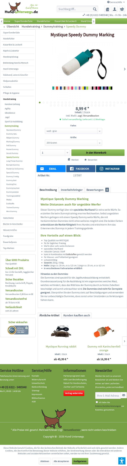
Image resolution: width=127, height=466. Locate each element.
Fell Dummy (11, 145)
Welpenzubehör (10, 81)
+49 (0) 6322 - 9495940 (13, 387)
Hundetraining (9, 99)
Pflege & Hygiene (11, 93)
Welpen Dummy (12, 138)
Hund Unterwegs (11, 68)
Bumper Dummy (13, 165)
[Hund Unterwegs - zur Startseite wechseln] (21, 11)
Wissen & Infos (10, 230)
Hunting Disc (11, 184)
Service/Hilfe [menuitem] (116, 2)
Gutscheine (8, 217)
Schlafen (7, 87)
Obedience (10, 112)
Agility (8, 108)
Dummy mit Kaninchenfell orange (104, 348)
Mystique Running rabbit (61, 346)
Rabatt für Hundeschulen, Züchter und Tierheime (75, 385)
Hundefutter (9, 38)
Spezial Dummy (12, 172)
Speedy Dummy (12, 157)
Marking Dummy (13, 141)
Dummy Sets (11, 134)
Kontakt (35, 375)
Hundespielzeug (10, 56)
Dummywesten (12, 192)
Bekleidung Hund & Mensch (15, 62)
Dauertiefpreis (10, 242)
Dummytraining (12, 125)
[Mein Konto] (115, 9)
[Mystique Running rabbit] (61, 332)
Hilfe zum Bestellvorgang (75, 379)
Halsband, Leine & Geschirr (15, 74)
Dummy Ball (11, 180)
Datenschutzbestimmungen (108, 406)
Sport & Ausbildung (14, 121)
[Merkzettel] (107, 9)
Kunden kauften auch (76, 315)
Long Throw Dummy (14, 161)
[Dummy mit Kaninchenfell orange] (104, 332)
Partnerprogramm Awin (74, 375)
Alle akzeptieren (61, 461)
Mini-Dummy (11, 211)
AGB (34, 401)
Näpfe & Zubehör (11, 50)
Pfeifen (9, 200)
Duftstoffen (71, 254)
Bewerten (92, 159)
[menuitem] (77, 9)
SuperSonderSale (11, 32)
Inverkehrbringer (72, 190)
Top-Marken (8, 248)
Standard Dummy (13, 130)
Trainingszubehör (13, 196)
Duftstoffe (10, 203)
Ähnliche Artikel (49, 315)
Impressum (37, 394)
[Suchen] (95, 9)
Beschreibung (48, 190)
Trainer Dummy (12, 207)
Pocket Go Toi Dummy (15, 169)
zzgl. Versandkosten (88, 115)
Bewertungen (97, 190)
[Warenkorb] (122, 9)
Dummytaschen (13, 188)
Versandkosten (72, 430)
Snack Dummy (12, 153)
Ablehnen (44, 461)
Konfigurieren (80, 461)
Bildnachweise (38, 398)
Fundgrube (8, 236)
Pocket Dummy (12, 149)
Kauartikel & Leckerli (12, 44)
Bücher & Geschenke (13, 224)
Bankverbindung (39, 386)
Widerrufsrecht (39, 379)
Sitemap (35, 390)
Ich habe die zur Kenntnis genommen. (109, 406)
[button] (121, 460)
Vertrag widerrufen (74, 393)
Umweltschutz (38, 383)
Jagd (7, 117)
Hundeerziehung (12, 104)
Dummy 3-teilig (12, 176)
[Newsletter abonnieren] (123, 395)
